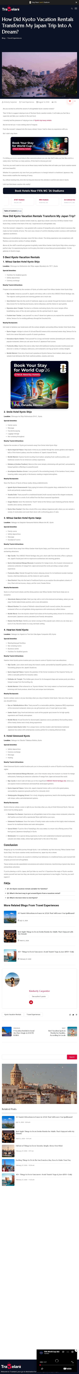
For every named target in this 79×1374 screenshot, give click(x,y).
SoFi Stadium (62, 201)
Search (72, 1057)
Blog (3, 38)
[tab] (39, 889)
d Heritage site (61, 781)
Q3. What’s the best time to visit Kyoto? (22, 898)
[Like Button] (70, 101)
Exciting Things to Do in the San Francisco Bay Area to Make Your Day (43, 1160)
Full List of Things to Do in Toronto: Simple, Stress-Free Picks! (39, 1146)
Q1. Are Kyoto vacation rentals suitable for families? (27, 889)
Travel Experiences (14, 38)
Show (19, 211)
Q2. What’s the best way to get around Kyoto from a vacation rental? (33, 893)
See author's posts (39, 996)
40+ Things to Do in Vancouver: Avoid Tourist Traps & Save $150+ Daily (46, 952)
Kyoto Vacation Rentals (12, 1014)
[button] (4, 1084)
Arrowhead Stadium (39, 201)
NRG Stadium (11, 201)
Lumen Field (41, 2)
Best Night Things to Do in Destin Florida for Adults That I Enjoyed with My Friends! (45, 933)
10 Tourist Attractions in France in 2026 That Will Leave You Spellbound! (46, 913)
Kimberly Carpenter (10, 102)
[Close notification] (76, 2)
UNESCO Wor (51, 781)
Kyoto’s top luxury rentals (43, 120)
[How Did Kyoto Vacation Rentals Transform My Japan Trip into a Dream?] (70, 1015)
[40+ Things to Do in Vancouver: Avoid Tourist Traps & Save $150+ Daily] (10, 955)
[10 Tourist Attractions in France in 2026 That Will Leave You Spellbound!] (10, 917)
